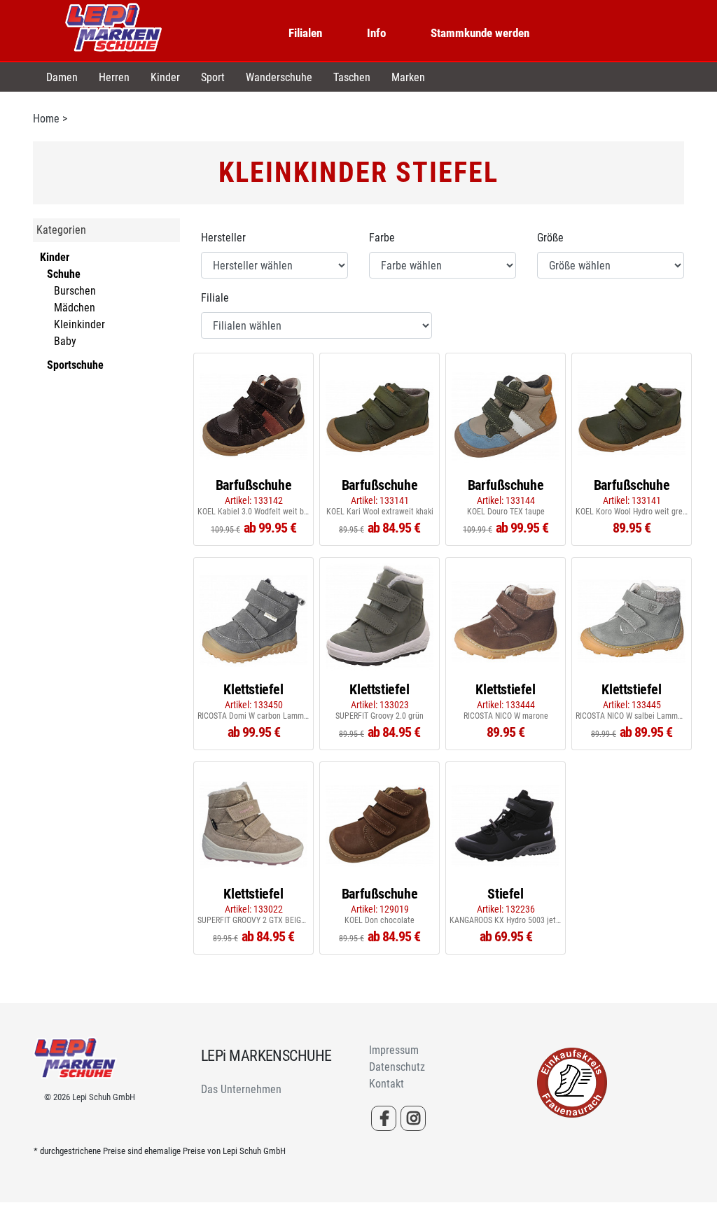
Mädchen (74, 307)
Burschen (75, 290)
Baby (65, 341)
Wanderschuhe (279, 77)
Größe (550, 237)
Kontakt (386, 1083)
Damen (62, 77)
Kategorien (61, 230)
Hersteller (223, 237)
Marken (408, 77)
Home (46, 118)
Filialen (305, 33)
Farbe (382, 237)
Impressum (394, 1050)
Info (376, 33)
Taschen (351, 77)
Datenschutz (397, 1067)
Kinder (165, 77)
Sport (213, 77)
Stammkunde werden (480, 33)
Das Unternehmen (241, 1089)
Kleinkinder (79, 324)
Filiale (215, 297)
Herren (114, 77)
